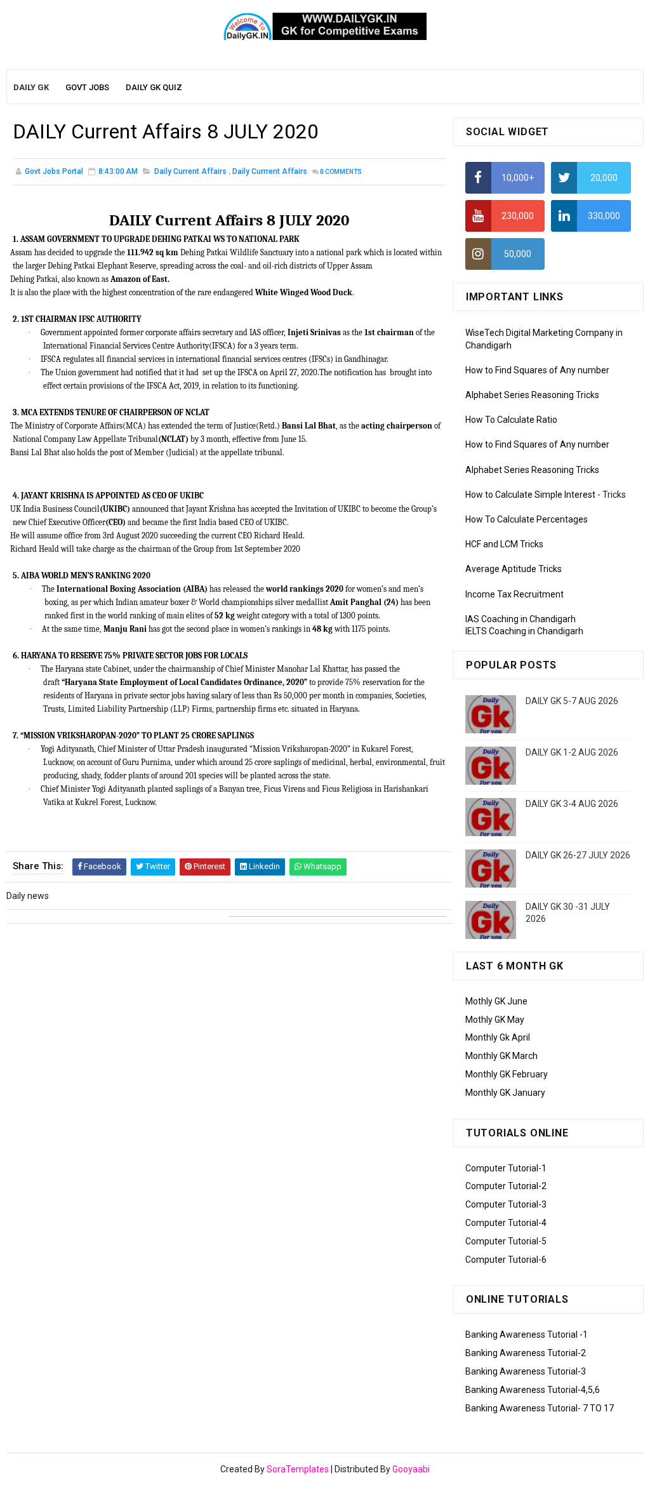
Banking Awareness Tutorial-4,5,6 (532, 1390)
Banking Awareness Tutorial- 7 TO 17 (539, 1408)
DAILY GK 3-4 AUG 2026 (572, 804)
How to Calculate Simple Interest (530, 494)
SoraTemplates (298, 1469)
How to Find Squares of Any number (537, 370)
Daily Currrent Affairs (269, 171)
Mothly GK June (496, 1001)
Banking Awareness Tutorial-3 (525, 1371)
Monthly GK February (506, 1074)
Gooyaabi (411, 1469)
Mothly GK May (494, 1020)
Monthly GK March (501, 1056)
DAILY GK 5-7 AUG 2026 (572, 701)
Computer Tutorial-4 (506, 1223)
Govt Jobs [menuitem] (87, 87)
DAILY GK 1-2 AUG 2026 (572, 752)
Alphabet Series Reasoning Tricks (532, 395)
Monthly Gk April (497, 1037)
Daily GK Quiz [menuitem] (154, 87)
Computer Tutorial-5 (506, 1241)
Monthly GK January (505, 1093)
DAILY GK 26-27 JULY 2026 (578, 855)
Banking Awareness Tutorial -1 (526, 1334)
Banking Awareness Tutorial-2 (525, 1353)
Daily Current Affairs (190, 171)
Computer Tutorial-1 (506, 1168)
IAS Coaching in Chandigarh (520, 619)
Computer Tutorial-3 (506, 1204)
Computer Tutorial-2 (506, 1186)
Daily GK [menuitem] (31, 87)
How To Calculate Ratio (511, 420)
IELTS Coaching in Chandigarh (524, 631)
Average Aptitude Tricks (513, 569)
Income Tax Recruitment (514, 594)
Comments (341, 171)
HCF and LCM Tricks (504, 544)
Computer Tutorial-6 (506, 1260)
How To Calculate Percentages (526, 519)
